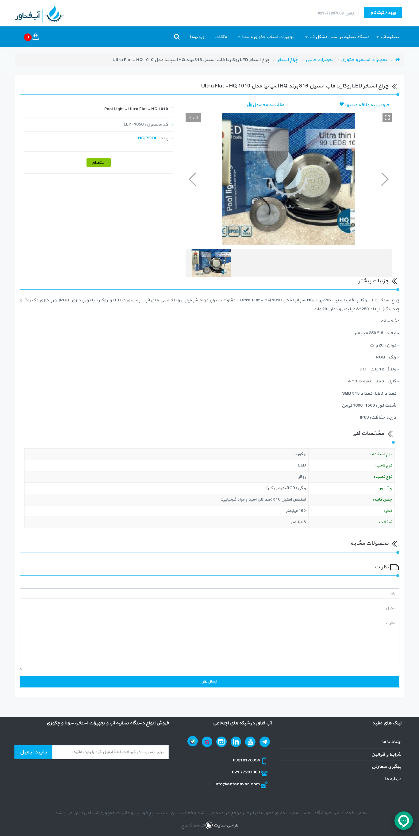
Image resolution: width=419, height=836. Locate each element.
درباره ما (393, 779)
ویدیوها (197, 37)
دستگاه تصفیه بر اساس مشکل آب (338, 37)
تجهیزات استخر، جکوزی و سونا (267, 37)
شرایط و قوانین (386, 754)
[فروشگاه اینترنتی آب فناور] (397, 60)
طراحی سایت (225, 825)
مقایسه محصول (268, 105)
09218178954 (247, 760)
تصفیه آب (389, 37)
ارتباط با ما (391, 741)
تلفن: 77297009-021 (336, 13)
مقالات (221, 37)
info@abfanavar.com (237, 784)
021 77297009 (246, 772)
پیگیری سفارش (386, 766)
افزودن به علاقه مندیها (367, 105)
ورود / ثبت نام (383, 13)
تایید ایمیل (33, 752)
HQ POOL (147, 138)
